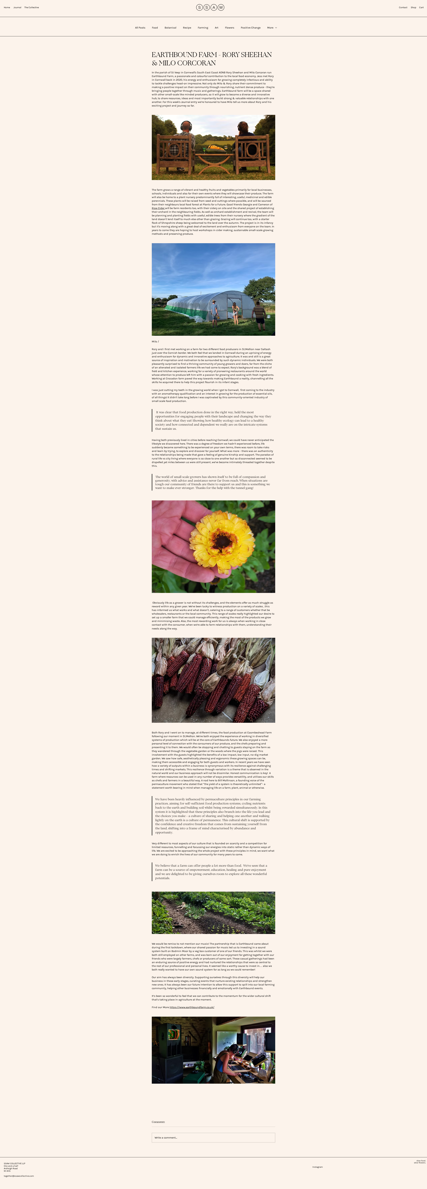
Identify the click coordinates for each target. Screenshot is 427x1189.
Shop (413, 7)
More (270, 27)
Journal (18, 7)
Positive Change (251, 27)
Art (216, 27)
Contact (403, 7)
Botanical (170, 27)
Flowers (229, 27)
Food (155, 27)
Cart (421, 7)
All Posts (140, 27)
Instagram (306, 1167)
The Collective (31, 7)
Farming (203, 27)
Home (7, 7)
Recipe (187, 27)
